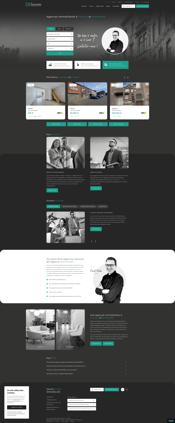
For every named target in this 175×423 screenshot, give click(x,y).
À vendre (84, 6)
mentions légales (16, 399)
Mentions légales (65, 421)
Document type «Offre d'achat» (76, 400)
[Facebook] (122, 389)
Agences (120, 2)
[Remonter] (127, 389)
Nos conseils (102, 206)
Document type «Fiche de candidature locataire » (80, 408)
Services (114, 2)
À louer (91, 6)
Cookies (72, 421)
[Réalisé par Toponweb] (171, 421)
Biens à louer (77, 124)
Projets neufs (99, 6)
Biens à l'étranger (119, 124)
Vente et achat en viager (69, 206)
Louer (59, 28)
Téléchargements (129, 2)
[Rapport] (129, 100)
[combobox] (59, 34)
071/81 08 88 (49, 397)
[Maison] (45, 100)
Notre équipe (108, 343)
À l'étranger (116, 6)
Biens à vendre (56, 124)
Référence (68, 28)
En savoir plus (52, 190)
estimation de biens (95, 325)
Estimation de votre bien (88, 206)
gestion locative (122, 179)
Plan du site (57, 421)
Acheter (51, 28)
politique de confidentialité (13, 401)
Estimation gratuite (142, 6)
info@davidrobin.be (51, 399)
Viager (108, 6)
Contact (137, 2)
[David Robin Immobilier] (33, 4)
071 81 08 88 (146, 2)
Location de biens (53, 206)
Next (128, 77)
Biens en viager (98, 124)
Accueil (107, 2)
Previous (124, 77)
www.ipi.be (68, 418)
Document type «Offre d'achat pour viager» (79, 404)
